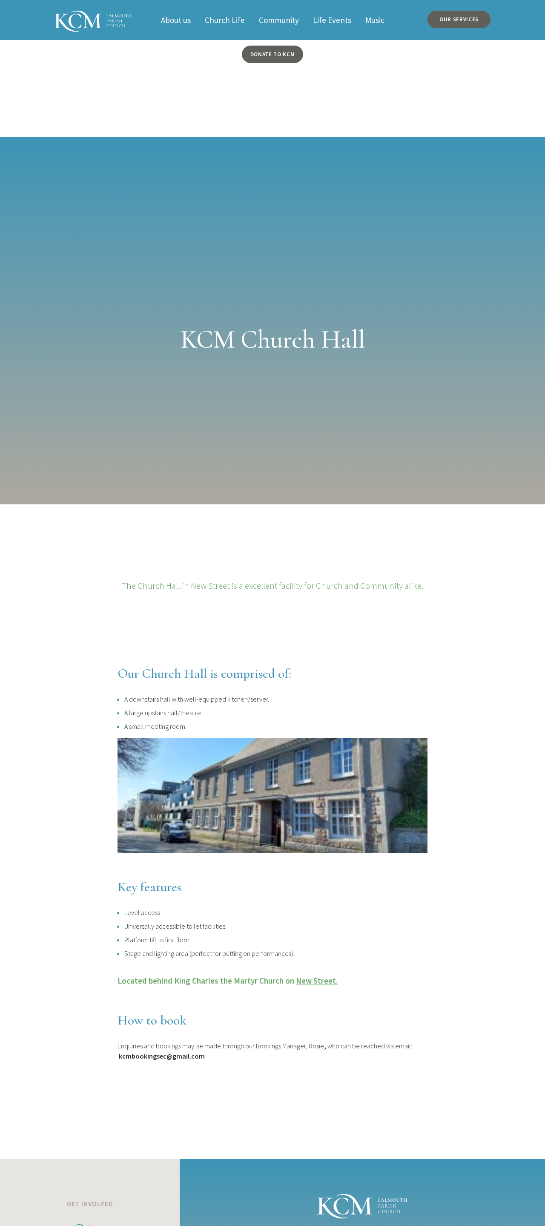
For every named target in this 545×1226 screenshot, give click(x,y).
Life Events (332, 20)
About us (176, 20)
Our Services (459, 19)
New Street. (317, 981)
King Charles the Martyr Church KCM (93, 16)
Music (374, 20)
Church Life (225, 20)
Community (279, 20)
